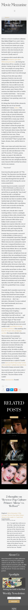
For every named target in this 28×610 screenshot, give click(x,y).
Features (7, 17)
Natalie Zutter (12, 29)
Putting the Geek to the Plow (14, 589)
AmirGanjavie (14, 440)
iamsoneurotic (9, 380)
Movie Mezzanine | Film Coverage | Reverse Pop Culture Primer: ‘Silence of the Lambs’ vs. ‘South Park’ (12, 515)
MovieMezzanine (14, 417)
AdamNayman (14, 464)
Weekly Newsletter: (14, 593)
